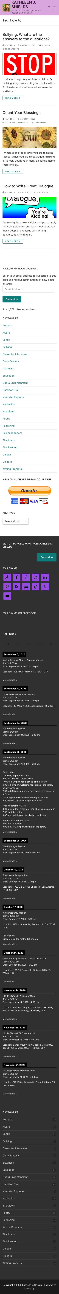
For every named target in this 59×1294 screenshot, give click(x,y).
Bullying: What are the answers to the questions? (26, 36)
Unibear (7, 454)
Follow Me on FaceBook (19, 613)
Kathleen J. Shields (23, 4)
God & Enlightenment (16, 123)
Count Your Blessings (22, 112)
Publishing (9, 425)
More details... (10, 680)
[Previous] (8, 644)
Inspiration (9, 404)
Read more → (12, 98)
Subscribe (12, 299)
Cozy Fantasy (11, 361)
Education (42, 192)
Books (6, 339)
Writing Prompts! (12, 468)
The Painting (10, 447)
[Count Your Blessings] (29, 137)
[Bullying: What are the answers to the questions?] (29, 64)
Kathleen (10, 45)
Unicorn (7, 461)
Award (6, 332)
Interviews (9, 411)
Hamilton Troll (11, 389)
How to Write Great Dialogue (28, 186)
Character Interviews (15, 354)
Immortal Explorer (13, 397)
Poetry (6, 418)
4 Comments (39, 123)
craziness (8, 368)
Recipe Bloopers (12, 432)
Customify (29, 1288)
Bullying (45, 45)
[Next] (51, 644)
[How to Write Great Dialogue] (29, 207)
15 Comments (12, 49)
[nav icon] (54, 7)
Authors (7, 325)
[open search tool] (49, 7)
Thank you (9, 440)
